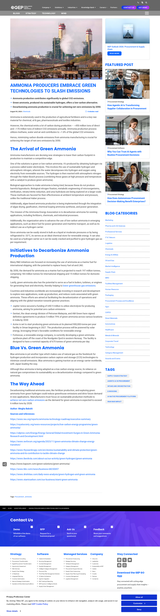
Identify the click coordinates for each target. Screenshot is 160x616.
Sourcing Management (45, 561)
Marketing (109, 220)
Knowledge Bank (88, 7)
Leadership (95, 561)
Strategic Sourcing (71, 561)
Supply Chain (110, 272)
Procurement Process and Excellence (119, 301)
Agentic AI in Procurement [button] (119, 381)
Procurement (19, 497)
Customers (95, 563)
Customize (137, 603)
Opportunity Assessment (19, 566)
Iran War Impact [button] (115, 402)
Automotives (110, 324)
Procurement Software (116, 148)
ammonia (28, 497)
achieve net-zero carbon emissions (27, 400)
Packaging (109, 295)
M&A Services (16, 568)
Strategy (31, 13)
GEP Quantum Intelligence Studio (48, 584)
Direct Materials (111, 318)
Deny (139, 609)
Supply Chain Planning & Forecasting (76, 574)
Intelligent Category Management (48, 568)
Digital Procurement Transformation (22, 563)
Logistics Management (72, 579)
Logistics (108, 243)
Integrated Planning (17, 576)
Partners (113, 7)
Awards (94, 574)
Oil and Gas (109, 260)
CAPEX (108, 312)
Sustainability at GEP (97, 566)
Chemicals (26, 111)
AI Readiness (15, 574)
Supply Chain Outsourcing (73, 571)
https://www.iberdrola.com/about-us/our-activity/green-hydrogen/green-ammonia (51, 458)
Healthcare (109, 330)
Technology (49, 13)
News (93, 571)
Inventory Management (72, 576)
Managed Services (75, 554)
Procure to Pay (43, 571)
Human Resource (112, 289)
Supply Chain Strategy (18, 571)
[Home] (21, 8)
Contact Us (129, 8)
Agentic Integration (44, 579)
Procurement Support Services (74, 568)
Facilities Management (114, 284)
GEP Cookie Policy (40, 604)
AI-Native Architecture (45, 576)
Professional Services (113, 232)
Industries (72, 7)
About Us (94, 558)
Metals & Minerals (112, 335)
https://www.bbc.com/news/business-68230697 (34, 469)
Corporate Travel (111, 341)
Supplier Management (45, 566)
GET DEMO (143, 8)
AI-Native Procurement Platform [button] (122, 396)
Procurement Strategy (116, 102)
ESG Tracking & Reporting (46, 581)
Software (43, 554)
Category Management (114, 353)
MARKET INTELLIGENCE (20, 508)
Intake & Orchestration (45, 558)
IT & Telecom (110, 237)
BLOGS (16, 13)
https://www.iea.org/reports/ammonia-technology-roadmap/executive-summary (50, 419)
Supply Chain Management (46, 586)
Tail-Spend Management (72, 563)
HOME (4, 508)
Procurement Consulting (19, 558)
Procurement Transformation (20, 561)
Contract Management (45, 563)
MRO (107, 278)
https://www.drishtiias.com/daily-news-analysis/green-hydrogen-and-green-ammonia (52, 474)
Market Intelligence (112, 266)
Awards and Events (112, 359)
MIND (63, 13)
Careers (103, 7)
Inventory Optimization (18, 579)
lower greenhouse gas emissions (79, 285)
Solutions (58, 7)
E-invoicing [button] (112, 391)
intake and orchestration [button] (119, 386)
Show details (12, 611)
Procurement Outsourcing (73, 558)
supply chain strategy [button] (117, 376)
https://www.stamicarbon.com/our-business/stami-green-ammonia (44, 479)
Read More (114, 53)
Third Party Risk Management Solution (49, 574)
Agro (107, 307)
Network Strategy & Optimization (21, 581)
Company (46, 7)
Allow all (139, 597)
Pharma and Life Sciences (115, 226)
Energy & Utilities (111, 255)
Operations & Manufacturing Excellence (23, 584)
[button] (142, 2)
